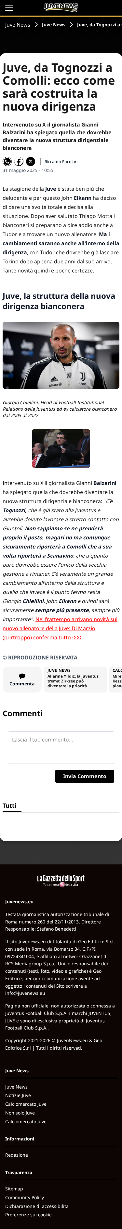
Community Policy (24, 1197)
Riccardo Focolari (61, 161)
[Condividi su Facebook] (18, 161)
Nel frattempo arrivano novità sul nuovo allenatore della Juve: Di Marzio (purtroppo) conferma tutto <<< (60, 628)
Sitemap (14, 1189)
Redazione (16, 1155)
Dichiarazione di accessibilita (37, 1206)
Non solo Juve (20, 1113)
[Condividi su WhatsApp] (7, 161)
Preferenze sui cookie (28, 1214)
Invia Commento (84, 776)
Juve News (17, 24)
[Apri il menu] (9, 8)
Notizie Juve (18, 1095)
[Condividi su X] (30, 161)
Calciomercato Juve (26, 1104)
